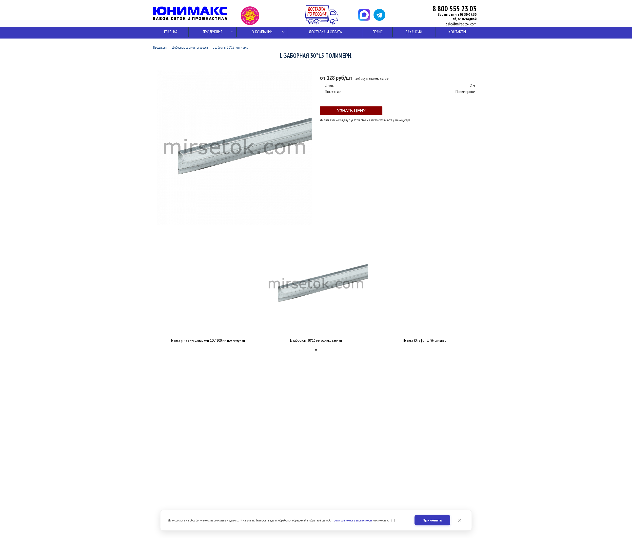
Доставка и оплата (325, 32)
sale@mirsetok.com (461, 24)
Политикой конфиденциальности (352, 520)
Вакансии (414, 32)
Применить (432, 520)
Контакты (457, 32)
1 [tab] (316, 349)
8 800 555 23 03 (454, 8)
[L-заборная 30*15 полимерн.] (234, 223)
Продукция (212, 32)
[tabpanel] (207, 339)
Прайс (378, 32)
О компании (262, 32)
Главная (171, 32)
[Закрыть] (459, 520)
